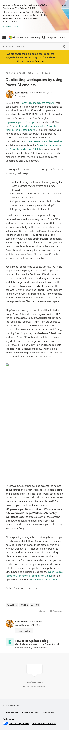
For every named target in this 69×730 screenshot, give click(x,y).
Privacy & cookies (30, 712)
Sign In (62, 37)
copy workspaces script (44, 579)
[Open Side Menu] (4, 37)
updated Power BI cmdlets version (43, 141)
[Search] (44, 37)
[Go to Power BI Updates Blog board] (10, 642)
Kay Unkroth (21, 92)
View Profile (24, 630)
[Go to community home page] (24, 37)
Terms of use (48, 712)
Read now (40, 61)
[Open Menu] (64, 46)
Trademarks (8, 718)
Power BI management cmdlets (37, 102)
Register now (10, 26)
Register (52, 37)
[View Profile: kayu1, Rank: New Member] (10, 94)
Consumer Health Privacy (44, 723)
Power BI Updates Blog (15, 46)
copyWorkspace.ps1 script (20, 122)
